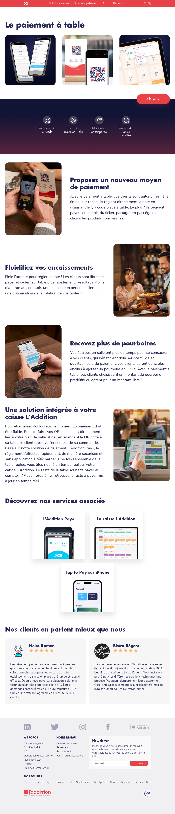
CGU (26, 751)
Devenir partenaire (66, 743)
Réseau (117, 3)
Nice (148, 782)
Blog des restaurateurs (36, 768)
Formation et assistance (69, 755)
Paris (27, 782)
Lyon (49, 782)
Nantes (114, 782)
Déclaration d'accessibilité (38, 755)
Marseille (126, 782)
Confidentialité (32, 747)
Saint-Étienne (83, 782)
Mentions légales (33, 743)
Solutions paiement (85, 3)
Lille (71, 782)
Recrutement (63, 751)
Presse (28, 764)
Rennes (138, 782)
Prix (105, 3)
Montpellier (100, 782)
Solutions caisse (59, 3)
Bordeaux (38, 782)
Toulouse (60, 782)
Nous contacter (32, 759)
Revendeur (62, 747)
